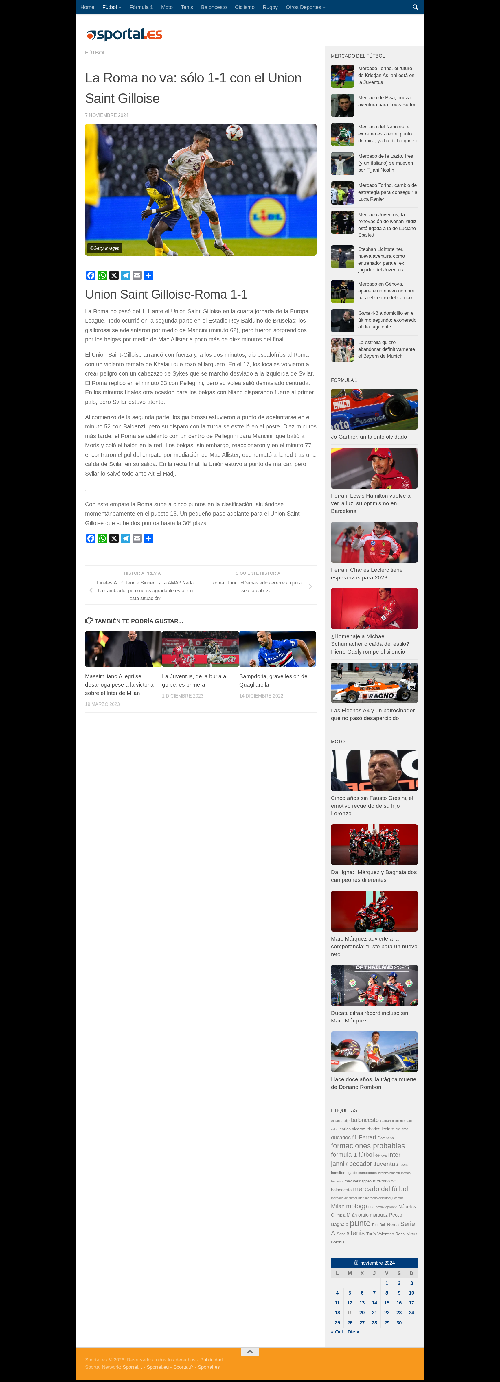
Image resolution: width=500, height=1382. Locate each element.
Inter (394, 1154)
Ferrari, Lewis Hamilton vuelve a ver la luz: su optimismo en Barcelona (371, 503)
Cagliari (385, 1120)
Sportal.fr (183, 1367)
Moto (167, 7)
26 (349, 1323)
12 (349, 1303)
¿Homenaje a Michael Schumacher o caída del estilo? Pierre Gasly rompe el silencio (370, 644)
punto (360, 1223)
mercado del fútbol (380, 1189)
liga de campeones (362, 1173)
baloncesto (365, 1120)
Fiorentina (385, 1138)
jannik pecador (351, 1163)
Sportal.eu (158, 1367)
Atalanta (336, 1120)
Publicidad (211, 1360)
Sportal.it (132, 1367)
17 (411, 1303)
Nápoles (407, 1206)
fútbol (366, 1154)
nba (371, 1207)
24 (411, 1312)
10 (411, 1293)
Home (87, 7)
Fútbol (109, 7)
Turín (371, 1234)
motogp (356, 1206)
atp (347, 1120)
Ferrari (367, 1137)
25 (337, 1323)
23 (399, 1312)
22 (386, 1312)
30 (399, 1323)
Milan (338, 1206)
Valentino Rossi (391, 1234)
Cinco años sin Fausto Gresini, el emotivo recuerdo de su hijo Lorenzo (372, 805)
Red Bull (379, 1225)
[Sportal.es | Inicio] (124, 34)
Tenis (187, 7)
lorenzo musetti (389, 1173)
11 (337, 1303)
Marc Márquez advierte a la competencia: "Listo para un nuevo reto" (374, 946)
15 (386, 1303)
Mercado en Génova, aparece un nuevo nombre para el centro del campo (386, 290)
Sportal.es (209, 1367)
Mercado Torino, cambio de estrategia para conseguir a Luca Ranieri (387, 192)
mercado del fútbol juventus (384, 1198)
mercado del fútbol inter (347, 1198)
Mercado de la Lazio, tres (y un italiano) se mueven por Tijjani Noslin (385, 162)
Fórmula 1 (141, 7)
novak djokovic (386, 1207)
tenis (358, 1233)
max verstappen (358, 1181)
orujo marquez (373, 1214)
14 (374, 1303)
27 (362, 1323)
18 (337, 1312)
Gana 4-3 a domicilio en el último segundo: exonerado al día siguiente (387, 320)
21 (374, 1312)
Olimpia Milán (344, 1215)
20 (362, 1312)
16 (399, 1303)
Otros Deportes (303, 7)
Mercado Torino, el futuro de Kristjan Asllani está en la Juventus (386, 75)
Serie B (343, 1234)
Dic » (353, 1332)
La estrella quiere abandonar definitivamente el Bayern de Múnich (386, 349)
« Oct (337, 1332)
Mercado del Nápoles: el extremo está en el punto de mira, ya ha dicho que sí (387, 133)
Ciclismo (245, 7)
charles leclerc (380, 1128)
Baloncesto (214, 7)
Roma (393, 1224)
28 (374, 1323)
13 (362, 1303)
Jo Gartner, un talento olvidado (369, 437)
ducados (341, 1137)
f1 (354, 1137)
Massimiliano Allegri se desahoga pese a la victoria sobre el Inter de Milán (119, 684)
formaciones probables (368, 1146)
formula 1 (344, 1154)
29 (386, 1323)
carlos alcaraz (352, 1129)
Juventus (385, 1163)
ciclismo (402, 1129)
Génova (381, 1155)
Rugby (270, 7)
